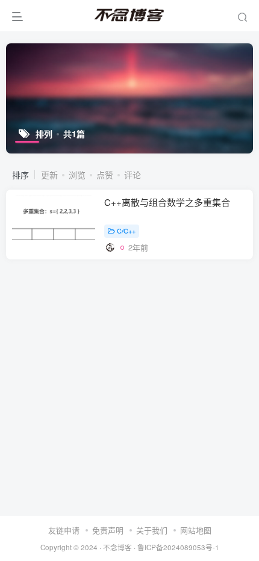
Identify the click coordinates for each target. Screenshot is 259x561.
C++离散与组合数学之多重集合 (167, 202)
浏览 (77, 175)
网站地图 (195, 530)
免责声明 (107, 530)
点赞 (104, 175)
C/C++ (126, 230)
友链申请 (64, 530)
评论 (132, 175)
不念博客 (117, 547)
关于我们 (151, 530)
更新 (49, 175)
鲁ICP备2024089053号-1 (178, 547)
